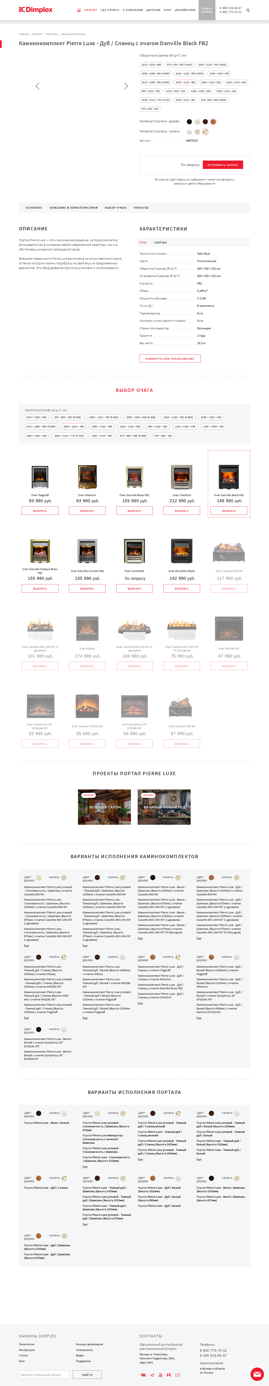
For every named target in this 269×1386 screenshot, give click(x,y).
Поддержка (83, 1361)
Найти (87, 1375)
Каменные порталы (73, 34)
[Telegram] (152, 1375)
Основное (34, 207)
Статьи (23, 1355)
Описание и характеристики (74, 207)
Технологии (26, 1344)
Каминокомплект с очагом (48, 890)
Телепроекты (84, 1350)
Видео (80, 1355)
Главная (24, 34)
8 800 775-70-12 (230, 12)
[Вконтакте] (143, 1375)
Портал (46, 1123)
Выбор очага (116, 207)
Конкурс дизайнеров (89, 1344)
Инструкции (27, 1350)
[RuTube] (169, 1375)
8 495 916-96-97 (230, 8)
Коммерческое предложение (170, 359)
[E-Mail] (177, 1375)
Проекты (141, 207)
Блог (22, 1361)
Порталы (51, 34)
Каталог (37, 34)
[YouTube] (160, 1375)
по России (206, 1372)
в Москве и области (212, 1368)
